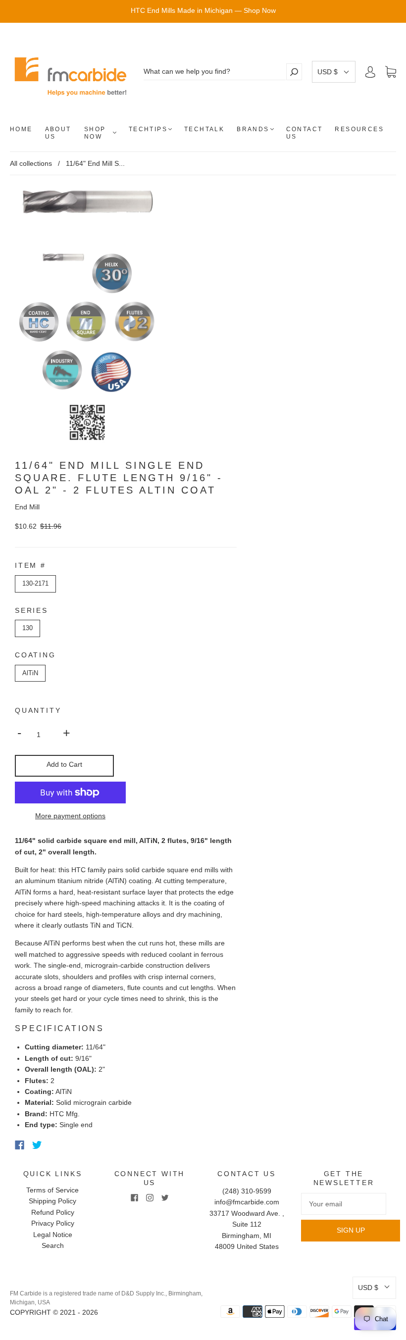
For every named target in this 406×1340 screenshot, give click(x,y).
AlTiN (30, 673)
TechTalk (204, 129)
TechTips (148, 129)
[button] (333, 72)
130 (27, 628)
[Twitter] (37, 1145)
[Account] (370, 72)
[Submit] (294, 71)
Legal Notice (52, 1235)
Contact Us (304, 133)
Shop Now (95, 133)
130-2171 (35, 583)
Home (21, 129)
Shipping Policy (52, 1201)
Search (53, 1245)
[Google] (57, 1145)
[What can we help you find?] (215, 71)
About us (58, 133)
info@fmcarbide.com (246, 1202)
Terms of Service (52, 1190)
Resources (359, 129)
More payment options (70, 816)
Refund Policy (52, 1212)
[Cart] (390, 72)
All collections (31, 163)
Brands (253, 129)
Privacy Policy (52, 1223)
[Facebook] (19, 1145)
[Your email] (343, 1204)
